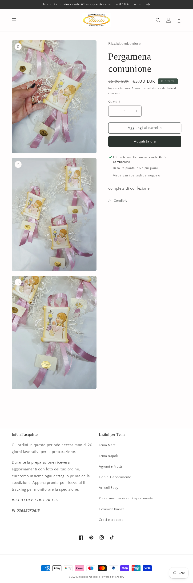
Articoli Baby (108, 488)
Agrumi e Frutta (111, 467)
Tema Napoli (108, 456)
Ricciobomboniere (89, 577)
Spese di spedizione (145, 88)
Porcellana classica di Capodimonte (126, 498)
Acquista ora (145, 141)
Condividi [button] (121, 201)
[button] (14, 20)
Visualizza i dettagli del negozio (136, 175)
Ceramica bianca (112, 509)
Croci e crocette (111, 520)
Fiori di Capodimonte (115, 477)
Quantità (114, 101)
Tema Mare (107, 445)
